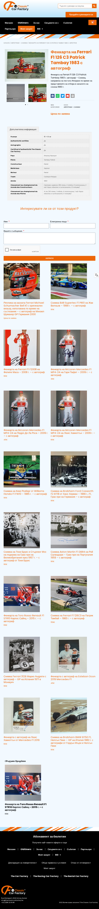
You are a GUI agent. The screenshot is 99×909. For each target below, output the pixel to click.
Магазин (9, 22)
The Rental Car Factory (76, 876)
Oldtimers (23, 22)
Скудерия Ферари (50, 177)
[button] (7, 93)
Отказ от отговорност (81, 862)
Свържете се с (51, 22)
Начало (7, 43)
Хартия (46, 168)
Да (45, 141)
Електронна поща (58, 221)
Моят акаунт (26, 28)
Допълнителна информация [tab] (23, 129)
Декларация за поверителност (22, 862)
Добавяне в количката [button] (62, 314)
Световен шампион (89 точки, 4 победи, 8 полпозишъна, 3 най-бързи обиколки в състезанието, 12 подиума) (65, 186)
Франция (53, 156)
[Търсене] (94, 6)
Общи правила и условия (54, 862)
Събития (67, 22)
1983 (45, 181)
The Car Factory (19, 876)
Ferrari (46, 164)
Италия (47, 156)
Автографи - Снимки (19, 43)
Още (6, 323)
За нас (36, 22)
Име (6, 221)
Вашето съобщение (13, 231)
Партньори (10, 28)
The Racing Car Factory (46, 876)
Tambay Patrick (49, 160)
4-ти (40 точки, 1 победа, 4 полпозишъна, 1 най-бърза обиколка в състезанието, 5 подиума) (63, 192)
